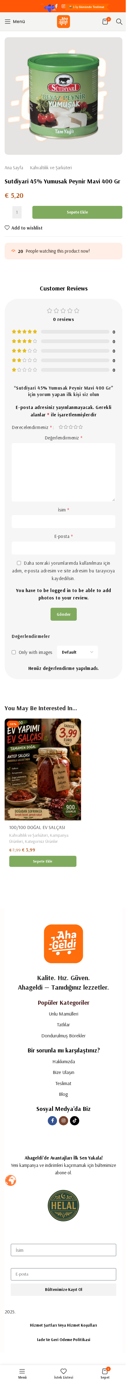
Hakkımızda (63, 1061)
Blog (63, 1094)
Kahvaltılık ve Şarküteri (51, 167)
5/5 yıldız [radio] (80, 427)
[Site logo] (63, 21)
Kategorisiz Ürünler (41, 841)
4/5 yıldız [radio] (75, 427)
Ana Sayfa (14, 167)
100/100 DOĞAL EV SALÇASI (37, 827)
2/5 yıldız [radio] (65, 427)
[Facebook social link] (56, 6)
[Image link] (63, 943)
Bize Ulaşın (63, 1072)
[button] (42, 861)
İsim (63, 510)
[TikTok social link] (71, 6)
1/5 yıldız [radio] (61, 427)
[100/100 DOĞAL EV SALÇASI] (43, 769)
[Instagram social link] (63, 6)
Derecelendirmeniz (32, 427)
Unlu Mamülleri (63, 1014)
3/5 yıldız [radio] (70, 427)
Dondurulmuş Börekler (63, 1035)
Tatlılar (63, 1024)
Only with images (35, 652)
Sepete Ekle (77, 212)
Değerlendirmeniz (64, 438)
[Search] (119, 21)
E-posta (63, 536)
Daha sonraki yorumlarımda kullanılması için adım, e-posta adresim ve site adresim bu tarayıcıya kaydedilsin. (63, 571)
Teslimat (63, 1083)
